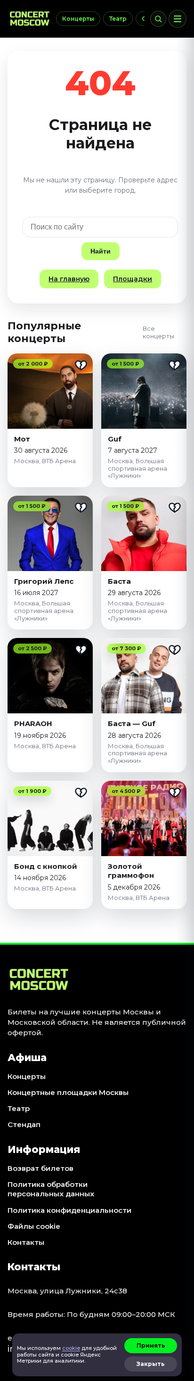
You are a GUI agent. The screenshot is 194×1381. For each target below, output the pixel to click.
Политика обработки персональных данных (51, 1189)
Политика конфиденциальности (69, 1210)
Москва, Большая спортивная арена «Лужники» (137, 468)
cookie (71, 1348)
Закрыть (151, 1363)
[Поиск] (158, 19)
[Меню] (177, 19)
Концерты (78, 18)
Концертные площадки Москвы (68, 1092)
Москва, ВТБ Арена (45, 461)
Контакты (26, 1242)
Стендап (24, 1124)
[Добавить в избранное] (81, 365)
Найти (100, 251)
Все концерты (158, 332)
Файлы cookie (34, 1226)
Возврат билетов (40, 1168)
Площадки (132, 279)
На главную (68, 279)
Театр (118, 18)
